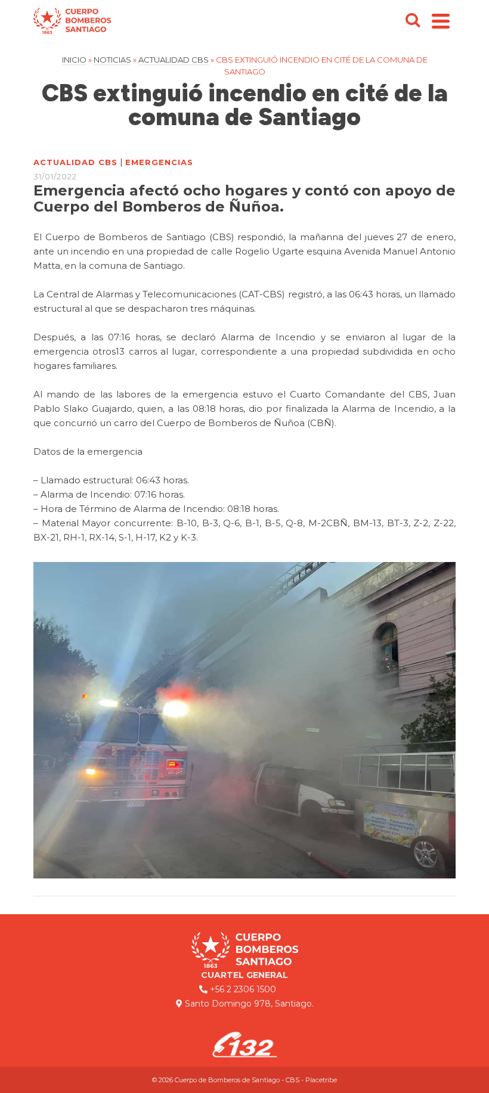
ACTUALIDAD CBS (75, 162)
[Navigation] (441, 21)
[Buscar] (413, 21)
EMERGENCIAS (159, 162)
